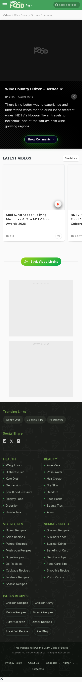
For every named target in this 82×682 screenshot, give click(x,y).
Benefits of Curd (57, 550)
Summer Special (57, 524)
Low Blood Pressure (19, 492)
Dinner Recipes (16, 530)
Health (9, 459)
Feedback (51, 662)
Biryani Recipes (43, 612)
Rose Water (54, 472)
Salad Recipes (15, 537)
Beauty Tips (55, 505)
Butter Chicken (15, 621)
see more (71, 158)
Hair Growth (54, 478)
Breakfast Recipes (18, 631)
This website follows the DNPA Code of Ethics (41, 647)
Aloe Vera (53, 465)
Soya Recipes (15, 557)
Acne (50, 512)
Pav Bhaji (43, 631)
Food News (56, 419)
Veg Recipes (13, 524)
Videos (7, 15)
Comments (39, 139)
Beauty (50, 459)
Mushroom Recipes (18, 550)
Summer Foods (56, 537)
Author (67, 662)
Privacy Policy (13, 662)
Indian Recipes (15, 596)
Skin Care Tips (56, 557)
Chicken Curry (44, 602)
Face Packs (54, 498)
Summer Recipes (58, 530)
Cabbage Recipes (18, 570)
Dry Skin (52, 485)
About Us (33, 662)
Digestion (12, 505)
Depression (13, 485)
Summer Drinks (56, 543)
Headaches (13, 512)
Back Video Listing (44, 261)
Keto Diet (12, 478)
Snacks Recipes (16, 584)
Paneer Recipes (16, 543)
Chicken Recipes (17, 602)
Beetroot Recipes (17, 577)
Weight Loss (13, 419)
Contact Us (38, 669)
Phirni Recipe (55, 577)
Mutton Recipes (16, 612)
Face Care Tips (57, 563)
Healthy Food (14, 498)
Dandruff (52, 492)
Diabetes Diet (15, 472)
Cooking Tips (35, 419)
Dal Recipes (14, 563)
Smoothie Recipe (58, 570)
